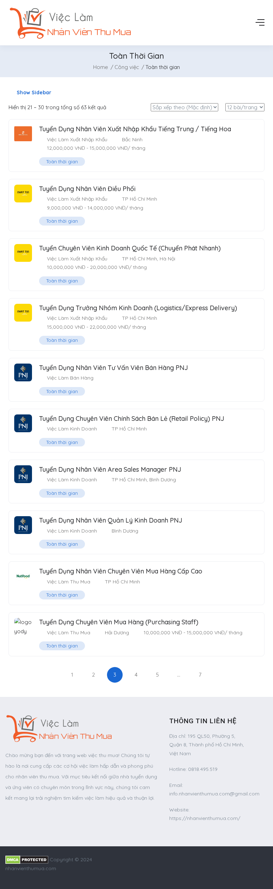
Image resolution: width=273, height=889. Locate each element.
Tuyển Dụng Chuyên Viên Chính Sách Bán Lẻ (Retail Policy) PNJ (131, 418)
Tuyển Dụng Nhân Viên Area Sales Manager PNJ (110, 469)
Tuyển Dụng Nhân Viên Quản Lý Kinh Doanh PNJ (110, 520)
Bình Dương (162, 479)
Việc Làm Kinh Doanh (72, 428)
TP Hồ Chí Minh (139, 199)
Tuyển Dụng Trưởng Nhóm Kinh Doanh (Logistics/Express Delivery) (138, 308)
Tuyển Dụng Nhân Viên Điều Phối (87, 189)
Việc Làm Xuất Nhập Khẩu (77, 139)
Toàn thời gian (62, 161)
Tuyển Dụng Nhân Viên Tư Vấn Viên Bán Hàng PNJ (113, 368)
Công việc (126, 67)
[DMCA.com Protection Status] (26, 859)
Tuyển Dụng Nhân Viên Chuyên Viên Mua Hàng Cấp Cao (120, 571)
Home (100, 67)
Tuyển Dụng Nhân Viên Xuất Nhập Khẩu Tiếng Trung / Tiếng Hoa (135, 129)
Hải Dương (117, 632)
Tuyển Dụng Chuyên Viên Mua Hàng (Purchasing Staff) (118, 622)
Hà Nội (167, 258)
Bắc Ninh (132, 139)
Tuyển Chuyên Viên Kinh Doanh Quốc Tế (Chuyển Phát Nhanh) (130, 248)
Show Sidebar (33, 92)
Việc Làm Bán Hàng (70, 378)
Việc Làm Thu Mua (68, 581)
